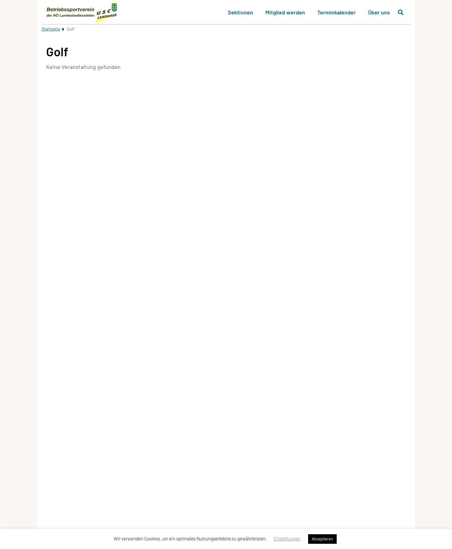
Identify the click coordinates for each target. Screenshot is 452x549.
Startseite (51, 28)
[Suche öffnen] (400, 12)
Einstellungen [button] (287, 538)
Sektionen (240, 12)
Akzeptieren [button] (322, 538)
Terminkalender (336, 12)
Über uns (379, 12)
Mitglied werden (285, 12)
